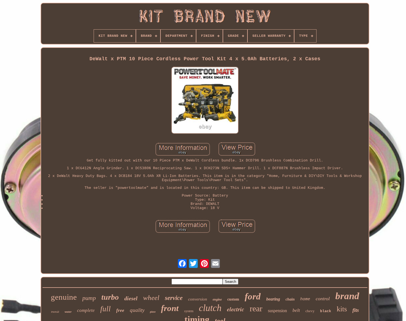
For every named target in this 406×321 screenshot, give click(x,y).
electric (235, 309)
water (68, 311)
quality (137, 310)
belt (296, 310)
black (325, 311)
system (188, 311)
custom (233, 299)
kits (342, 309)
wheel (151, 297)
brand (347, 296)
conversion (197, 299)
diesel (131, 298)
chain (290, 299)
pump (89, 297)
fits (355, 310)
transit (55, 311)
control (323, 298)
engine (217, 299)
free (120, 310)
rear (256, 308)
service (174, 297)
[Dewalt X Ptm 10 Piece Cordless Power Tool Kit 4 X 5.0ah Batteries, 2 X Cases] (205, 101)
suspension (277, 310)
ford (253, 296)
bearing (273, 299)
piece (152, 311)
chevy (310, 311)
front (170, 308)
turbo (110, 297)
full (105, 309)
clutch (210, 308)
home (305, 299)
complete (86, 310)
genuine (64, 297)
